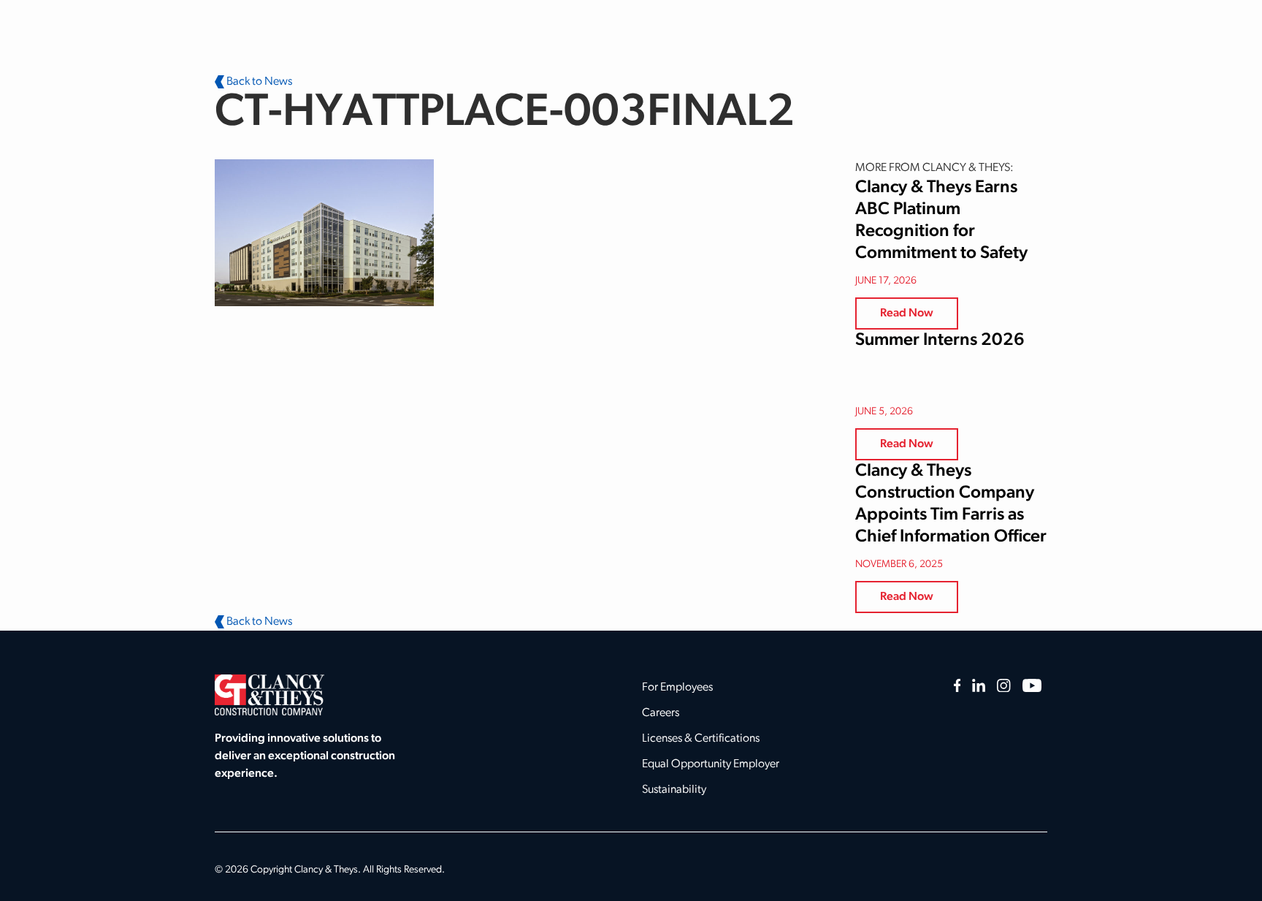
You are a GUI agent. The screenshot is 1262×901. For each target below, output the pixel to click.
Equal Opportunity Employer (710, 764)
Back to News (258, 82)
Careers (660, 713)
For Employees (677, 687)
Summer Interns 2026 (940, 340)
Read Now (906, 313)
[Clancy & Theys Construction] (269, 695)
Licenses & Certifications (701, 739)
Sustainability (674, 790)
